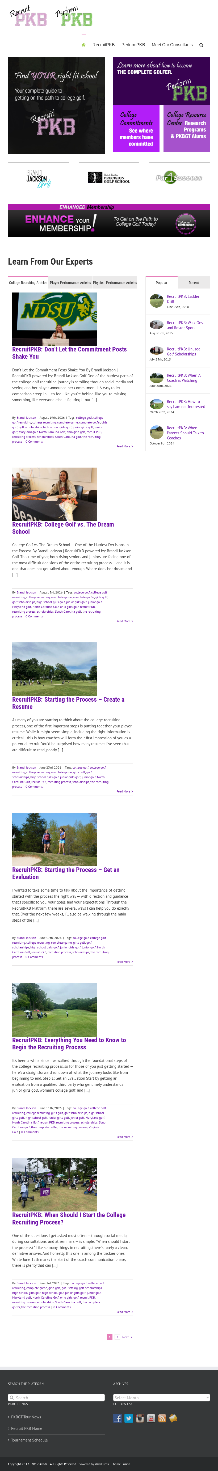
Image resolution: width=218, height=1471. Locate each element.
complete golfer (89, 422)
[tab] (28, 282)
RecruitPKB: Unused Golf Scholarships (183, 351)
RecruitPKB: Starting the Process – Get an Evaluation (66, 873)
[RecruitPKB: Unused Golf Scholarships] (157, 349)
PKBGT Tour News (26, 1416)
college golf (84, 417)
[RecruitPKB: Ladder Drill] (157, 296)
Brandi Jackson (26, 417)
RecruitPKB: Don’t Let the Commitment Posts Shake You (69, 353)
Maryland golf (28, 432)
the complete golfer (44, 1127)
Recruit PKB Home (26, 1428)
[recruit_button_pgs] (109, 169)
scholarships (45, 437)
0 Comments (34, 441)
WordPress (102, 1464)
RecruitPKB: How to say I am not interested (186, 404)
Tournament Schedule (29, 1440)
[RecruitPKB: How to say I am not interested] (157, 401)
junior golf (95, 602)
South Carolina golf (68, 437)
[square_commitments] (136, 107)
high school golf (36, 1118)
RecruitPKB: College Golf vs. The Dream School (63, 528)
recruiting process (24, 437)
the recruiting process (73, 1127)
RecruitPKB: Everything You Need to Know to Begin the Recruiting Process (69, 1043)
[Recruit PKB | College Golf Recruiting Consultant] (109, 206)
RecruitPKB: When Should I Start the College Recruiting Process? (68, 1218)
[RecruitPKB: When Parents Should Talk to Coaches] (157, 428)
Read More (123, 446)
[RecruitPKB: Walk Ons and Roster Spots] (157, 322)
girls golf (101, 597)
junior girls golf (83, 427)
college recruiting (44, 422)
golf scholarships (30, 427)
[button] (201, 44)
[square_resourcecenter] (187, 107)
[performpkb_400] (161, 58)
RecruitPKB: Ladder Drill (183, 299)
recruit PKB (94, 432)
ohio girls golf (76, 432)
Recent (194, 283)
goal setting (70, 1288)
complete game (67, 422)
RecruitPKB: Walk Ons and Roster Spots (185, 325)
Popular (161, 283)
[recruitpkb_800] (56, 58)
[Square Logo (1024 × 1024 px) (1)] (39, 169)
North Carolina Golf (52, 432)
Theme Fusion (120, 1464)
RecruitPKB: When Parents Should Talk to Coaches (185, 432)
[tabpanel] (72, 817)
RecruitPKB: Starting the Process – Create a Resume (68, 703)
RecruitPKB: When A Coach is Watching (183, 378)
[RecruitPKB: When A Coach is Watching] (157, 375)
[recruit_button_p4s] (179, 169)
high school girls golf (57, 427)
